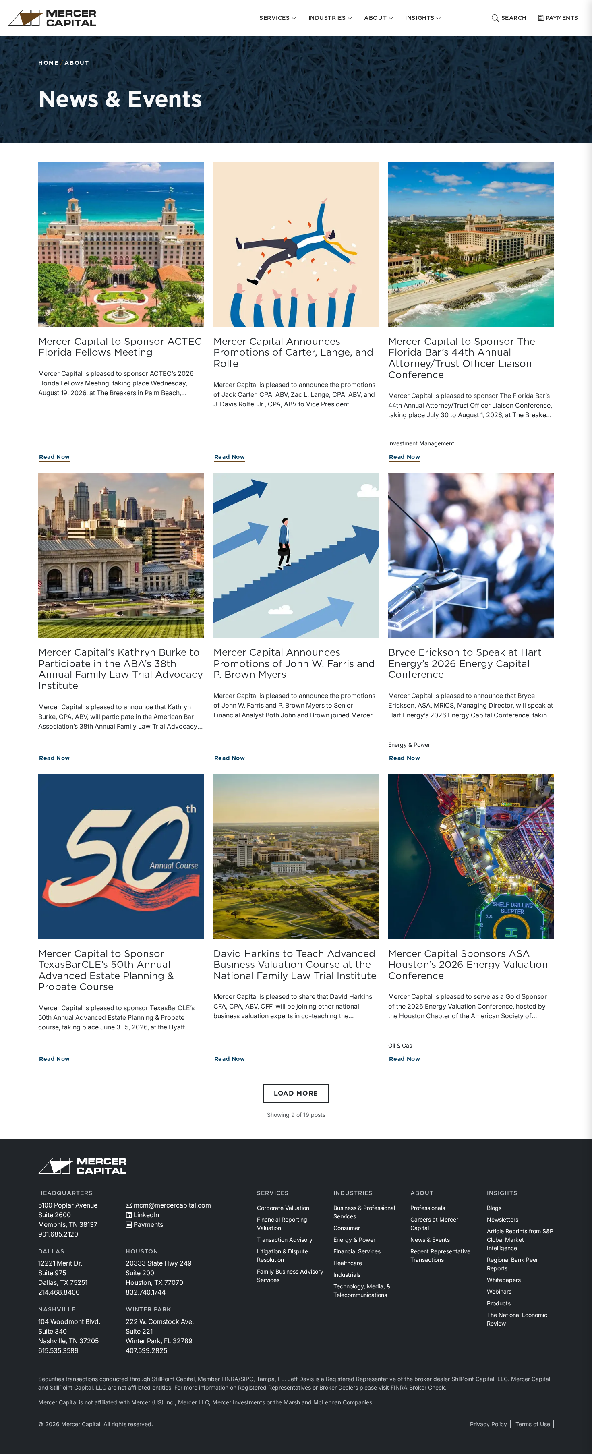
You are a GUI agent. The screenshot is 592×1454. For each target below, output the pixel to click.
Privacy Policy (488, 1424)
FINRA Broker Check (418, 1387)
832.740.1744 (146, 1292)
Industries (353, 1193)
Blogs (494, 1207)
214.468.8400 (59, 1292)
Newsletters (502, 1219)
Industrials (346, 1274)
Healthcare (347, 1262)
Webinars (499, 1291)
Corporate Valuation (283, 1207)
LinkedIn (146, 1215)
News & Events (430, 1239)
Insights (502, 1193)
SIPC (246, 1378)
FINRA (229, 1378)
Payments (562, 18)
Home (48, 63)
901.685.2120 (58, 1234)
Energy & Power (354, 1239)
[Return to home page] (52, 18)
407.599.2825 (146, 1350)
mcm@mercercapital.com (172, 1205)
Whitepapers (504, 1279)
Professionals (427, 1207)
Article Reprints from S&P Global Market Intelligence (520, 1239)
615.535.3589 (58, 1350)
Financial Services (357, 1251)
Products (499, 1303)
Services (273, 1193)
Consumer (346, 1227)
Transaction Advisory (285, 1239)
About (76, 63)
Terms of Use (532, 1424)
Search (514, 18)
